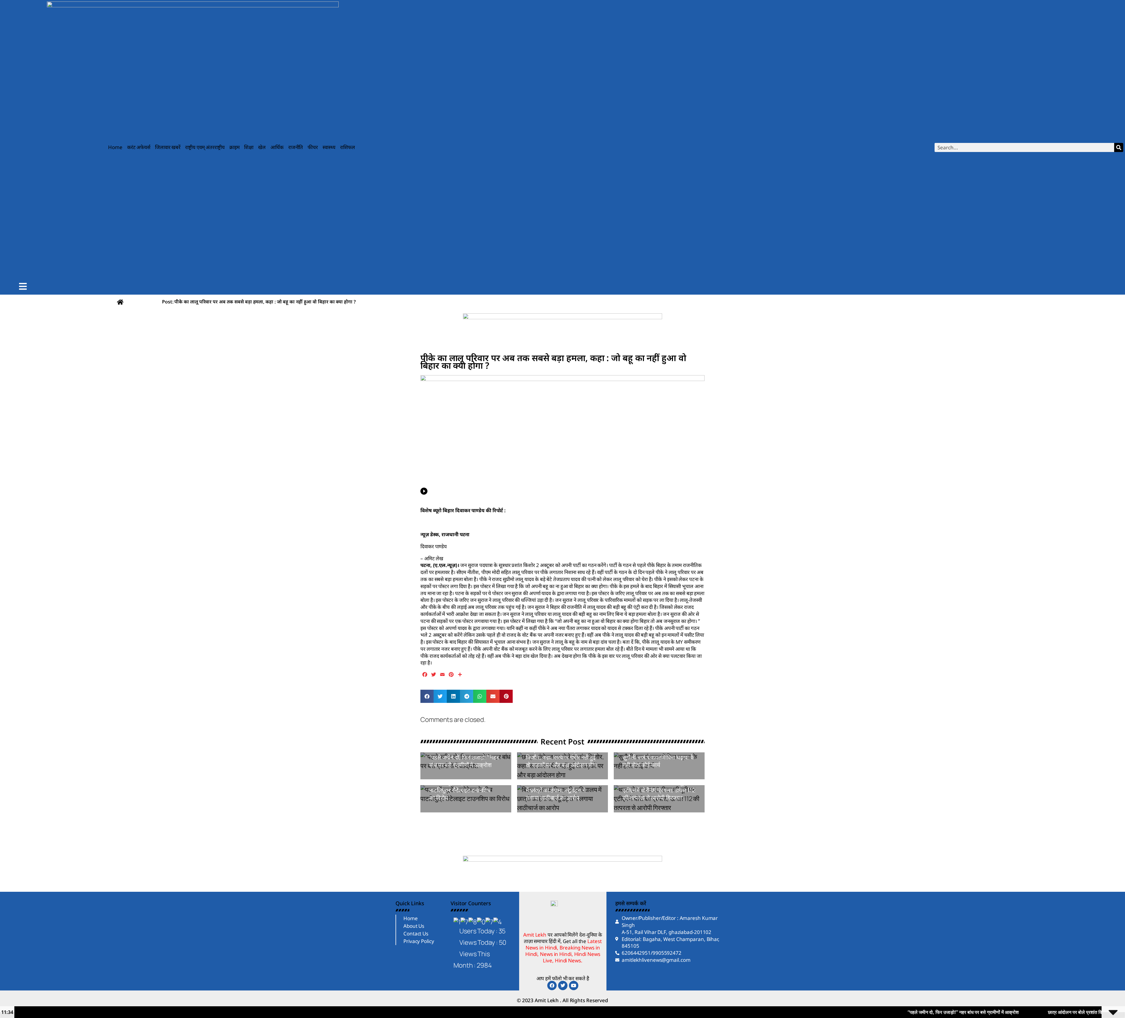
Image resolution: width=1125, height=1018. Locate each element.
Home (115, 147)
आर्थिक (277, 147)
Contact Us (415, 933)
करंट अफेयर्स (138, 147)
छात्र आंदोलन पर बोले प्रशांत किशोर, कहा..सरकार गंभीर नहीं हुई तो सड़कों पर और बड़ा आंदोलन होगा (561, 757)
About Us (413, 926)
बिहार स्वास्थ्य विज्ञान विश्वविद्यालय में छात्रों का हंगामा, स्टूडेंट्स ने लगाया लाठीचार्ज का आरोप (560, 790)
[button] (427, 696)
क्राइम (234, 147)
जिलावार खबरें (167, 147)
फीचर (313, 147)
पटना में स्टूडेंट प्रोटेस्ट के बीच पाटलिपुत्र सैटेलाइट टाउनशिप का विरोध (459, 790)
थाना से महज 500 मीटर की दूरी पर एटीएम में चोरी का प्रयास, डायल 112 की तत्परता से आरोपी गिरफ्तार (659, 790)
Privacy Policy (418, 941)
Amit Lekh (442, 776)
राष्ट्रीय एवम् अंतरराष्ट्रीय (205, 147)
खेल (262, 147)
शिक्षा (248, 147)
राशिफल (347, 147)
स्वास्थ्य (329, 147)
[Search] (1118, 147)
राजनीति (295, 147)
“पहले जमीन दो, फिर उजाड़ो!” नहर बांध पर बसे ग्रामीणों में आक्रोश (464, 761)
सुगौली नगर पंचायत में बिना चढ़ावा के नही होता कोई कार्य (659, 761)
